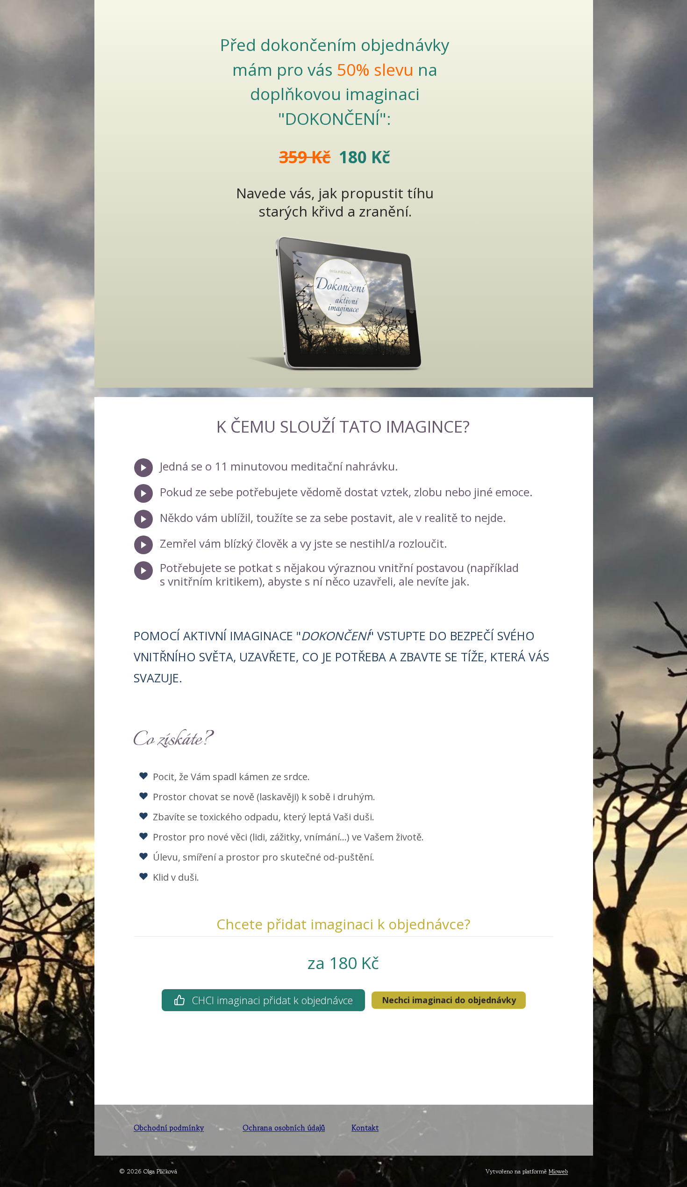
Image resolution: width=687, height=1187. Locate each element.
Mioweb (558, 1171)
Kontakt (365, 1127)
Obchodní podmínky (169, 1127)
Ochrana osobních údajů (284, 1127)
